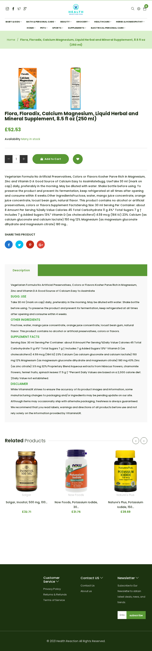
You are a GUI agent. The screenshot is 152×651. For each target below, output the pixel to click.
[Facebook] (13, 9)
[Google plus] (41, 244)
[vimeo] (30, 244)
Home (11, 40)
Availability (12, 139)
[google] (25, 9)
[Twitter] (7, 9)
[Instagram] (19, 9)
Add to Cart (52, 159)
